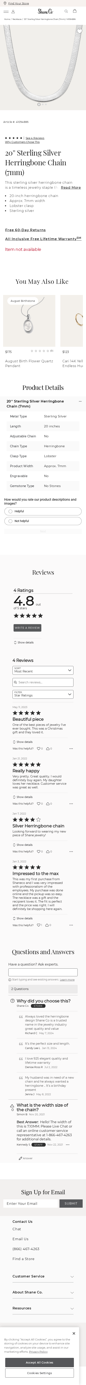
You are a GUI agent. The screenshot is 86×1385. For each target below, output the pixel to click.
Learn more (67, 979)
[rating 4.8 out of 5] (13, 138)
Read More (71, 188)
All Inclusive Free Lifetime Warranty (43, 239)
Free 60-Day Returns (25, 230)
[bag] (74, 11)
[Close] (73, 1333)
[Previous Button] (41, 112)
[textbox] (43, 972)
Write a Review (27, 627)
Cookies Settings (39, 1373)
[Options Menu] (71, 748)
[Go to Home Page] (45, 11)
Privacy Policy (38, 1351)
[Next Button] (45, 112)
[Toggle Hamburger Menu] (5, 11)
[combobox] (43, 670)
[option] (43, 67)
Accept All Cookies (39, 1362)
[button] (39, 104)
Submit (71, 1203)
